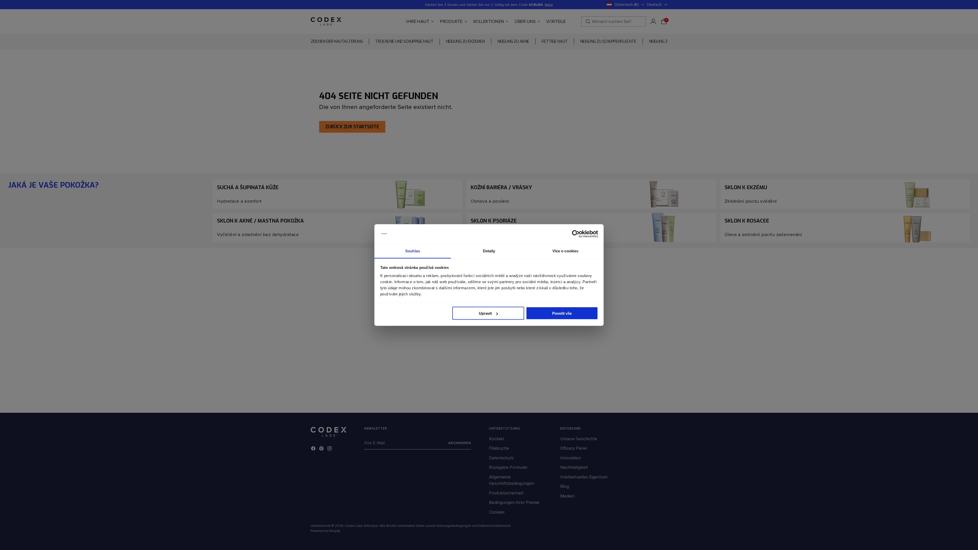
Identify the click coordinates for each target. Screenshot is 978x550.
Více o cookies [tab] (565, 251)
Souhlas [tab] (412, 251)
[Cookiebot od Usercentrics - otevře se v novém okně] (575, 234)
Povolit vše (562, 313)
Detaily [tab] (489, 251)
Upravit (485, 313)
